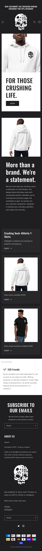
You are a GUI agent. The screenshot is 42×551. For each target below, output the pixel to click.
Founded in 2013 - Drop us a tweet (17, 447)
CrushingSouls (18, 546)
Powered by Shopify (27, 546)
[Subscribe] (35, 425)
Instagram (8, 509)
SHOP (12, 103)
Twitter (7, 507)
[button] (2, 22)
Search (7, 442)
